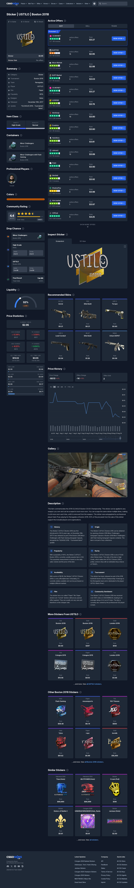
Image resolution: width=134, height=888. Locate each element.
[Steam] (23, 866)
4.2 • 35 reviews (54, 131)
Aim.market (56, 200)
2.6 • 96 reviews (54, 55)
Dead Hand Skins (80, 882)
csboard (55, 150)
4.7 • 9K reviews (55, 41)
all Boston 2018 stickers (94, 762)
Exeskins (55, 125)
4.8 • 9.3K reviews (55, 218)
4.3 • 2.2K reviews (55, 118)
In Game (13, 22)
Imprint (103, 882)
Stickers (79, 3)
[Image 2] (89, 495)
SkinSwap (55, 113)
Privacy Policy (105, 875)
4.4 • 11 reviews (54, 168)
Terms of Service (106, 872)
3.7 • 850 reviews (55, 193)
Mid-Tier (31, 3)
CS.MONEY (56, 36)
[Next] (124, 475)
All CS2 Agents (121, 875)
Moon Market (57, 63)
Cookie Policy (105, 879)
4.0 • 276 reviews (55, 143)
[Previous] (50, 475)
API (102, 861)
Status (103, 868)
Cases (61, 3)
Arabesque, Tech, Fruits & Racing (85, 864)
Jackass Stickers (80, 868)
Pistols (23, 3)
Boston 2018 (38, 78)
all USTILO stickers (94, 684)
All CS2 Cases (121, 868)
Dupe (54, 163)
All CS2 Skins (121, 861)
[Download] (51, 494)
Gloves (53, 3)
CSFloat (55, 213)
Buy (61, 26)
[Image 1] (86, 495)
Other (86, 3)
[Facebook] (16, 866)
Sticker (40, 75)
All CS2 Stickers (122, 864)
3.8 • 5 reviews (54, 181)
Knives (46, 3)
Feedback (104, 864)
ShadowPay (56, 188)
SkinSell (55, 175)
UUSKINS (55, 100)
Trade (114, 26)
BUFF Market (57, 75)
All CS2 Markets (122, 879)
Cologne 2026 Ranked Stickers (85, 861)
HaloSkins (55, 138)
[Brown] (26, 199)
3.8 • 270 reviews (55, 68)
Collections (69, 3)
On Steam (39, 22)
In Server (26, 22)
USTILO (40, 86)
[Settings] (94, 4)
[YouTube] (19, 866)
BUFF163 (55, 50)
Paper (41, 90)
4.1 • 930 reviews (54, 206)
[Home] (13, 3)
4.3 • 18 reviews (54, 156)
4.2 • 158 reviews (54, 106)
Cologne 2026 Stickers (82, 875)
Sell (88, 26)
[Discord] (9, 866)
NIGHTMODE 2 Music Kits (83, 879)
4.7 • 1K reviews (54, 81)
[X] (12, 866)
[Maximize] (125, 246)
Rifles (38, 3)
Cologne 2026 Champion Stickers (85, 872)
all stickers (94, 840)
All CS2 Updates (122, 882)
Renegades (39, 82)
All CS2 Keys (121, 872)
